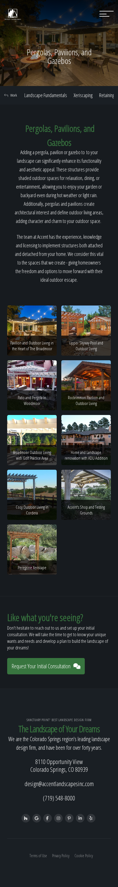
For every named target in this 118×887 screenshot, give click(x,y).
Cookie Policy (83, 855)
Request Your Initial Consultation (40, 666)
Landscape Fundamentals (45, 95)
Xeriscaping (83, 95)
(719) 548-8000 (59, 798)
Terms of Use (38, 855)
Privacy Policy (60, 855)
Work (13, 95)
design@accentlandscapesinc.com (59, 783)
